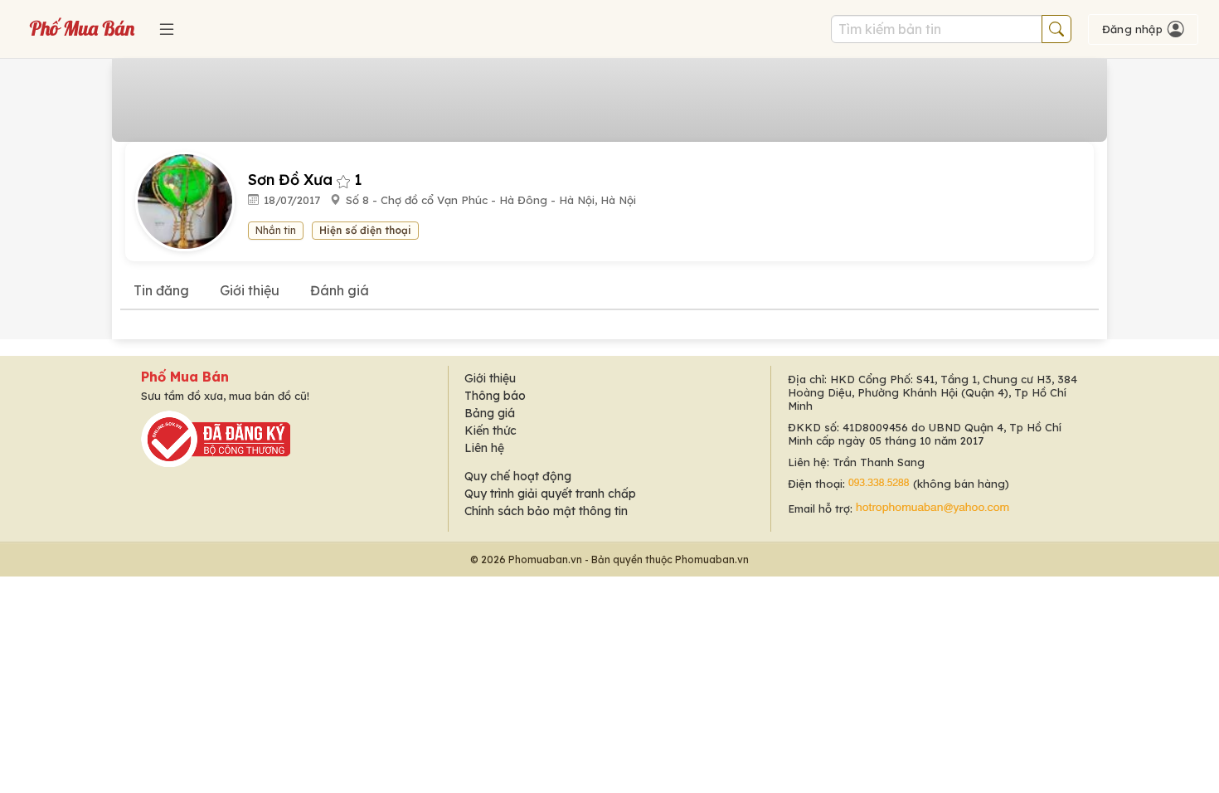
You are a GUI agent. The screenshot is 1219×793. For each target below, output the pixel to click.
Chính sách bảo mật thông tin (546, 511)
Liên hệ (484, 447)
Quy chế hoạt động (517, 476)
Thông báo (495, 395)
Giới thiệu (249, 290)
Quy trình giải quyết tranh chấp (550, 493)
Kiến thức (490, 430)
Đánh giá (339, 290)
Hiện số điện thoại (365, 230)
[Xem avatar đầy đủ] (191, 200)
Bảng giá (489, 413)
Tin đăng (161, 290)
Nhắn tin (275, 230)
